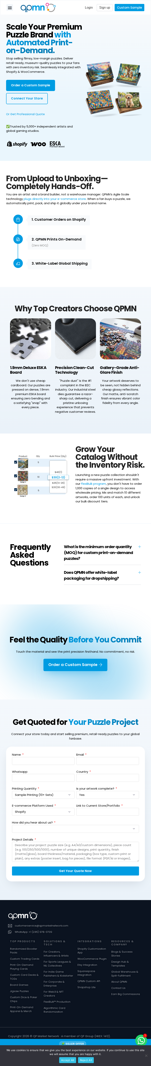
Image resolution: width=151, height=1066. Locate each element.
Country (82, 772)
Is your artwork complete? (95, 788)
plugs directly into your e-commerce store (55, 199)
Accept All (67, 1060)
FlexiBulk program (93, 484)
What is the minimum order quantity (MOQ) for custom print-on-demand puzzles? (98, 552)
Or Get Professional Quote (25, 114)
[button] (9, 7)
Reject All (86, 1060)
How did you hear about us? (32, 822)
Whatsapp (20, 772)
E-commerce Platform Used (33, 806)
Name (17, 755)
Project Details (23, 839)
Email (80, 755)
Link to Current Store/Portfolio (98, 806)
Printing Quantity (24, 788)
